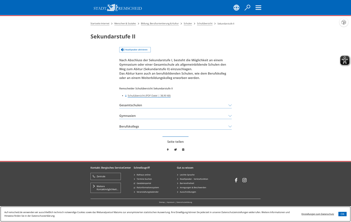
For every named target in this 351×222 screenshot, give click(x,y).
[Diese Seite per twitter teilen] (175, 149)
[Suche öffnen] (247, 7)
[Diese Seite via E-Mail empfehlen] (183, 149)
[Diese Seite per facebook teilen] (168, 149)
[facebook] (236, 180)
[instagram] (244, 180)
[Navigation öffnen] (258, 7)
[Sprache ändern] (236, 7)
